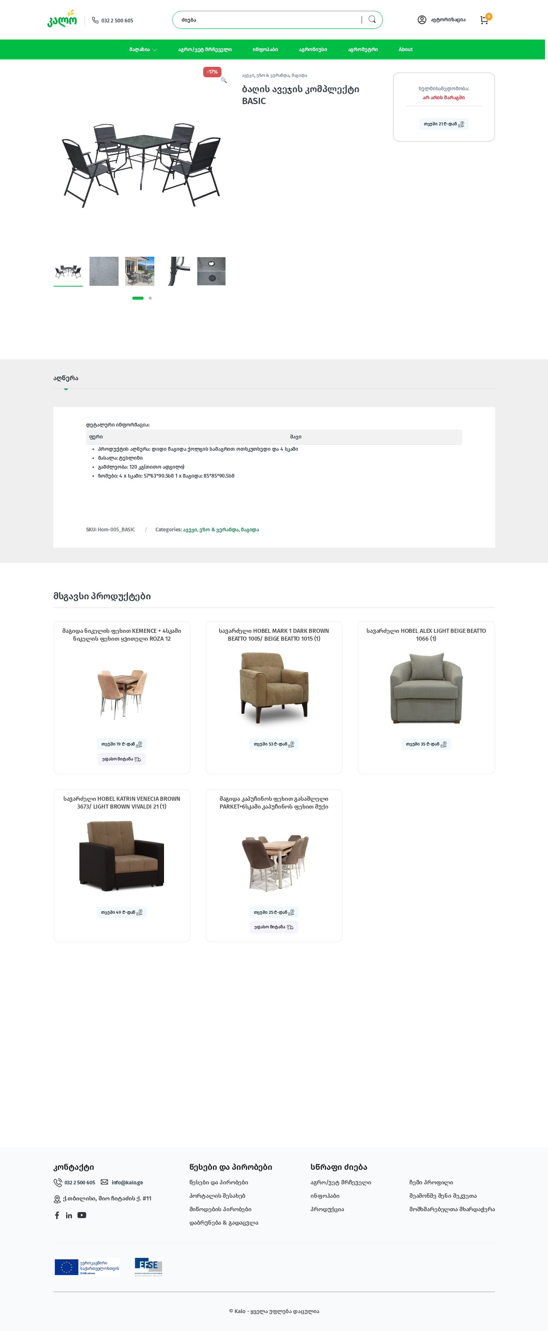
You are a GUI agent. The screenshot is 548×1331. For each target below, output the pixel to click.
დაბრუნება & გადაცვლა (223, 1222)
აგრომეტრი (363, 49)
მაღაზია (139, 49)
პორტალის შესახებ (217, 1195)
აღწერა (66, 378)
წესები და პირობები (218, 1182)
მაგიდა (299, 75)
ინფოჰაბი (265, 49)
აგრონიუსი (313, 49)
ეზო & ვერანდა (272, 75)
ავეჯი (248, 75)
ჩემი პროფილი (431, 1182)
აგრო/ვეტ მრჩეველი (205, 49)
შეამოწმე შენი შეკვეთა (443, 1195)
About (405, 49)
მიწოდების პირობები (220, 1209)
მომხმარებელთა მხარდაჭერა (452, 1209)
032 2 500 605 (117, 21)
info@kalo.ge (127, 1183)
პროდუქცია (327, 1209)
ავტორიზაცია (448, 19)
